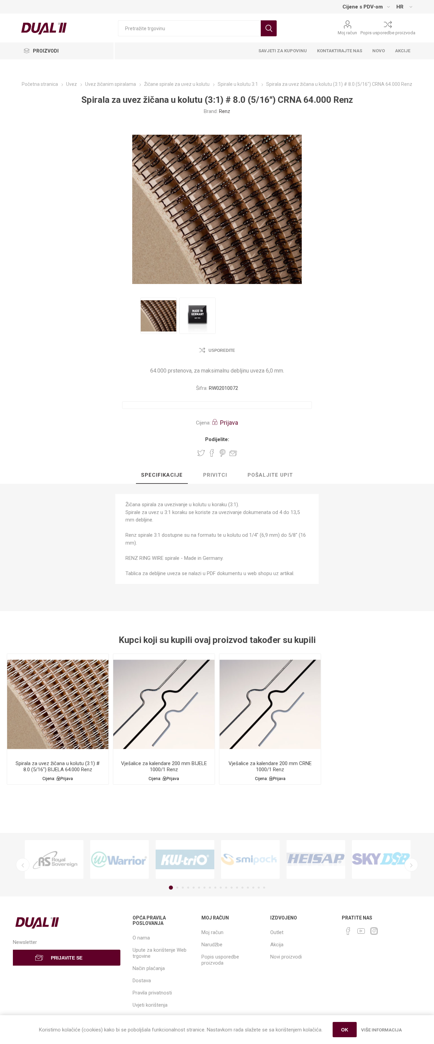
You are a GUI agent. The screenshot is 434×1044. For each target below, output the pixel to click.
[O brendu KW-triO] (185, 859)
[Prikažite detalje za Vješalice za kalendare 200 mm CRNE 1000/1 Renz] (270, 704)
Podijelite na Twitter (201, 453)
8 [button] (210, 888)
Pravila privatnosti (152, 993)
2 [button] (177, 888)
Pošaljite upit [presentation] (270, 475)
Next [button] (411, 865)
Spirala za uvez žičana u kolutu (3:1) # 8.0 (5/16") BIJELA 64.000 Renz (58, 766)
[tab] (162, 475)
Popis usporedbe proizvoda (387, 32)
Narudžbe (211, 945)
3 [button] (183, 888)
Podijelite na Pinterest (222, 453)
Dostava (142, 980)
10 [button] (221, 888)
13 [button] (237, 888)
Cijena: (203, 423)
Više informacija (381, 1029)
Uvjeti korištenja (150, 1005)
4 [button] (188, 888)
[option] (158, 316)
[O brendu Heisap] (316, 859)
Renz (224, 111)
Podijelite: (217, 439)
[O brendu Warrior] (119, 859)
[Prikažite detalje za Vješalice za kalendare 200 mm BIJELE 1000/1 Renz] (164, 704)
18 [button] (264, 888)
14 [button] (242, 888)
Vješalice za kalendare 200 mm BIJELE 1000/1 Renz (164, 766)
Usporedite (222, 350)
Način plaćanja (149, 968)
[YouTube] (361, 931)
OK (344, 1029)
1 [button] (171, 888)
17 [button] (259, 888)
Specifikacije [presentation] (162, 475)
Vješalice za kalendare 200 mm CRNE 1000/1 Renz (270, 766)
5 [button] (194, 888)
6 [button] (199, 888)
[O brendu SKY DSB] (381, 859)
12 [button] (232, 888)
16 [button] (253, 888)
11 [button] (226, 888)
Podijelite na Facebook (212, 453)
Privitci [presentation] (215, 475)
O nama (141, 938)
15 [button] (248, 888)
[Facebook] (348, 931)
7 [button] (204, 888)
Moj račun (347, 32)
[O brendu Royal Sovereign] (54, 859)
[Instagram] (374, 931)
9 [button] (215, 888)
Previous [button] (22, 865)
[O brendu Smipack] (250, 859)
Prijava (229, 422)
